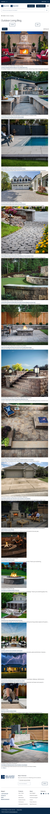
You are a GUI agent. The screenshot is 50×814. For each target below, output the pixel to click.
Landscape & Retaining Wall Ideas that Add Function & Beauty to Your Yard (18, 302)
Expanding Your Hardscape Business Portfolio (11, 620)
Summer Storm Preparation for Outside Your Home (13, 680)
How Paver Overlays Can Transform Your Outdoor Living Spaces (15, 498)
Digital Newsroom (33, 804)
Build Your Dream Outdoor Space (8, 711)
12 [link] (3, 768)
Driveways (20, 795)
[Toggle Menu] (47, 6)
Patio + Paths (21, 793)
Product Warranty (33, 801)
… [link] (2, 768)
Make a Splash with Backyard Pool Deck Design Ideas (13, 168)
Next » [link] (5, 768)
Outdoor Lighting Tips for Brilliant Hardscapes (11, 650)
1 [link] (1, 768)
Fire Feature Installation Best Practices (10, 590)
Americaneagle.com (13, 811)
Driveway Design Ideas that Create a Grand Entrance (13, 204)
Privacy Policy (19, 809)
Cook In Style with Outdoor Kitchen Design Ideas (12, 117)
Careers (31, 799)
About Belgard (32, 793)
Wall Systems (21, 797)
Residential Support (33, 795)
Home (4, 15)
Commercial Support (34, 797)
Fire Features (21, 801)
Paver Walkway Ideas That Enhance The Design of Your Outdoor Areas (17, 256)
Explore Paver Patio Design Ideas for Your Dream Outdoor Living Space (17, 459)
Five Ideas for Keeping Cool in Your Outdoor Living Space (14, 765)
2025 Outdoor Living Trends (7, 529)
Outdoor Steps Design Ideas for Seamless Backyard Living (14, 399)
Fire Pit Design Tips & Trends (7, 560)
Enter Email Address (22, 783)
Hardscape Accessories (23, 804)
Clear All (5, 29)
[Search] (46, 10)
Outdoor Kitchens (21, 799)
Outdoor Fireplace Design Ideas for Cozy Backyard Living (14, 67)
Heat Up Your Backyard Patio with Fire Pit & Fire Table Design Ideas (16, 347)
